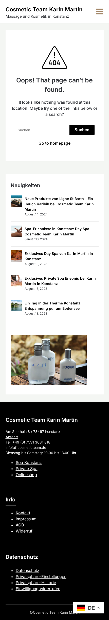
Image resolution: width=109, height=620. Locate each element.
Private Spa (27, 468)
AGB (20, 524)
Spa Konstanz (29, 462)
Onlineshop (26, 474)
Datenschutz (27, 570)
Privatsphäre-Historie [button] (36, 582)
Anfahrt (12, 437)
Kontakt (23, 512)
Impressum (26, 518)
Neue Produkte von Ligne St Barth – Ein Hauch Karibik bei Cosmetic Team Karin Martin (59, 203)
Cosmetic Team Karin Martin (44, 9)
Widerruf (24, 531)
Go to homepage (54, 143)
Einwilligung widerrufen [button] (38, 588)
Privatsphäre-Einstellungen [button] (41, 576)
